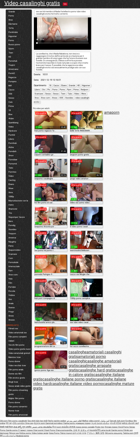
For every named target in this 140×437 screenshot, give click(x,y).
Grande (11, 11)
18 (9, 110)
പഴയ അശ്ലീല (44, 427)
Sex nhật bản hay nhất (38, 421)
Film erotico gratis (16, 378)
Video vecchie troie (17, 365)
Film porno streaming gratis (18, 392)
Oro (43, 89)
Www (10, 188)
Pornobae (12, 159)
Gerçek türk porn (117, 421)
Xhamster (12, 209)
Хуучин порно (111, 427)
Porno (11, 16)
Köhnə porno (26, 433)
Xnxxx (11, 316)
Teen (10, 53)
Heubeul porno (22, 436)
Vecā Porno (123, 427)
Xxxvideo (12, 229)
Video (11, 126)
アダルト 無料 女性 (95, 433)
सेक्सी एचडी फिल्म (6, 427)
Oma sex (29, 423)
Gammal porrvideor (54, 423)
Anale (11, 303)
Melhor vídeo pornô (91, 421)
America (12, 237)
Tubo (10, 168)
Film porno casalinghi (17, 421)
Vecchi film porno (16, 345)
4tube (11, 118)
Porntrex (12, 172)
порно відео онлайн (85, 427)
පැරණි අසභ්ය (9, 436)
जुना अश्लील (27, 427)
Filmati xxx (13, 328)
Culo (10, 102)
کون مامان (104, 421)
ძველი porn (40, 423)
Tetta (11, 28)
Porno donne (14, 361)
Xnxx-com (13, 274)
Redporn (84, 89)
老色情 (72, 427)
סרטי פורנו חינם (79, 433)
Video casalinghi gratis (32, 3)
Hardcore (12, 131)
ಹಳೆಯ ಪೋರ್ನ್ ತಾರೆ (130, 423)
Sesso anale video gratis (19, 386)
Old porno (109, 433)
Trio (10, 213)
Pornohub (12, 61)
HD (9, 57)
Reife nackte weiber (57, 421)
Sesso (11, 98)
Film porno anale (15, 369)
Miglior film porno (16, 398)
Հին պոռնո (18, 423)
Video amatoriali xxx (17, 332)
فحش (34, 427)
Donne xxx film (15, 373)
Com (10, 258)
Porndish (12, 151)
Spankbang (13, 122)
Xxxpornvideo (14, 250)
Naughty (12, 242)
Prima (11, 106)
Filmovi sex (14, 433)
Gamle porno (12, 430)
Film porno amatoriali (18, 415)
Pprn (10, 270)
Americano (13, 69)
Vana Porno (54, 433)
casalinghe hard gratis (96, 370)
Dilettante (12, 24)
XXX (10, 94)
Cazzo (11, 89)
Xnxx (10, 20)
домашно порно (83, 423)
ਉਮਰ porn (57, 427)
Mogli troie (13, 382)
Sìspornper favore (16, 217)
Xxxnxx (11, 307)
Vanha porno (69, 423)
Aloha (11, 147)
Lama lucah (105, 430)
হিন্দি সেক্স (9, 423)
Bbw (10, 114)
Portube (12, 287)
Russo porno (14, 44)
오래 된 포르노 (80, 430)
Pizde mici (99, 427)
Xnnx (10, 192)
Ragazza (12, 77)
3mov (11, 155)
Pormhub (12, 143)
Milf (10, 85)
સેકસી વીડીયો (116, 423)
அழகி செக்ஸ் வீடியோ (100, 423)
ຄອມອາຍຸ (118, 433)
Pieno (11, 246)
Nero (10, 221)
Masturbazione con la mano (18, 202)
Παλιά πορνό (66, 433)
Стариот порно (25, 430)
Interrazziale (14, 266)
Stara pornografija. (64, 430)
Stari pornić (38, 430)
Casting (11, 180)
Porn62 (11, 73)
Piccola (11, 291)
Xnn (10, 299)
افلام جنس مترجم (74, 421)
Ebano (11, 184)
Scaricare (12, 254)
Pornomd (12, 163)
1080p (11, 196)
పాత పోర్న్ (17, 427)
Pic (48, 89)
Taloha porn (128, 433)
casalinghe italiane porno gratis (69, 379)
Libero (11, 139)
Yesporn (12, 233)
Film (10, 283)
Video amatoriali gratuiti (19, 353)
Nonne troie (13, 410)
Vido (10, 279)
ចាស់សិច (65, 427)
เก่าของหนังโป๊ (93, 430)
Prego (11, 311)
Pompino (12, 81)
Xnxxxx (11, 320)
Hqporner (12, 36)
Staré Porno (50, 430)
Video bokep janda (40, 433)
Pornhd (11, 135)
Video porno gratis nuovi (19, 349)
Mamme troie (14, 357)
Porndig (11, 225)
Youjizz (11, 65)
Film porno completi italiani (17, 338)
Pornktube (13, 32)
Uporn (11, 48)
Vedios (11, 295)
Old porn (4, 421)
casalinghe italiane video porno (77, 383)
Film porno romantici (17, 406)
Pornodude (13, 262)
